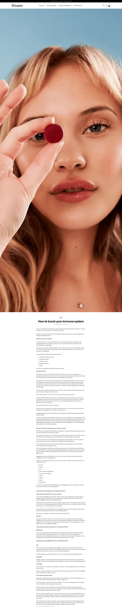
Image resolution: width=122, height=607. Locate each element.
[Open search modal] (103, 5)
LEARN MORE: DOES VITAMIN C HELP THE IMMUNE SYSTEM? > (51, 491)
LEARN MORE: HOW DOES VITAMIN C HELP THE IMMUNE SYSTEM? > (52, 527)
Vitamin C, (65, 485)
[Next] (75, 1)
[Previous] (46, 1)
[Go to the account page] (106, 5)
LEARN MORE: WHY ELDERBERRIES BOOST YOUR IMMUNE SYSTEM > (52, 540)
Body (61, 317)
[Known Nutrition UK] (17, 5)
